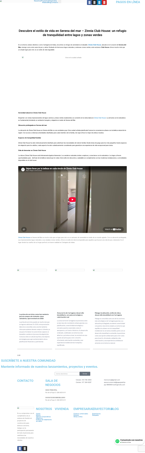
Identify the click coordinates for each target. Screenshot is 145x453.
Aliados (45, 2)
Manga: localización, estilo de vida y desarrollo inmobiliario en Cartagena (108, 314)
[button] (53, 1)
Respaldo (95, 415)
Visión (38, 413)
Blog (49, 2)
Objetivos (39, 418)
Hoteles (76, 415)
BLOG (115, 409)
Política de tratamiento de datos (44, 420)
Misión (38, 415)
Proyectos (45, 1)
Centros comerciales (80, 413)
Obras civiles (77, 416)
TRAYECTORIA (102, 409)
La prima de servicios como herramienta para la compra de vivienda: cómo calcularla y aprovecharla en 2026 (34, 316)
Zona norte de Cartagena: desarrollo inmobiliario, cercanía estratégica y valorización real (70, 315)
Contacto (54, 2)
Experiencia (96, 413)
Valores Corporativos (43, 416)
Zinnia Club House (100, 118)
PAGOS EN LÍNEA (128, 2)
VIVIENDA (62, 409)
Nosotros (37, 1)
